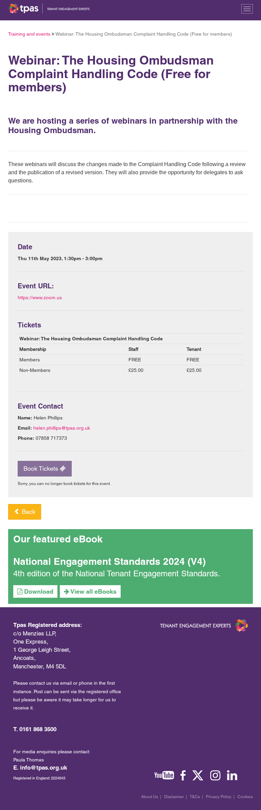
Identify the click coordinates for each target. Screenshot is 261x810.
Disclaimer (174, 796)
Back (27, 511)
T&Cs (195, 796)
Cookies (245, 796)
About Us (149, 796)
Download (37, 591)
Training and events (29, 34)
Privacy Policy (218, 796)
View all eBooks (93, 591)
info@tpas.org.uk (43, 767)
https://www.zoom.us (40, 297)
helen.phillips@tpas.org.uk (61, 428)
